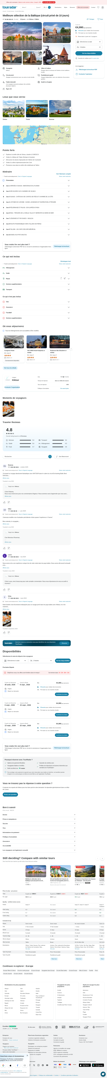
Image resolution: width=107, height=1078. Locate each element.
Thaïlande (23, 998)
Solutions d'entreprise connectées (37, 1040)
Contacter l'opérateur (85, 74)
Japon (21, 991)
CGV (15, 1070)
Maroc (6, 1005)
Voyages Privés (87, 1017)
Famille (91, 970)
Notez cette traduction (65, 176)
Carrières (10, 1040)
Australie (7, 993)
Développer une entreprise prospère (37, 1046)
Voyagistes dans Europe (48, 970)
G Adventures (61, 995)
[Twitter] (34, 1065)
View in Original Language (25, 176)
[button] (53, 687)
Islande (38, 988)
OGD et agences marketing (61, 1052)
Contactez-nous (83, 1038)
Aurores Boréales (87, 997)
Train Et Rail (86, 1009)
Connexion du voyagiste (34, 1054)
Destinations (58, 7)
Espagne (38, 1005)
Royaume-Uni (24, 1008)
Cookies (56, 1075)
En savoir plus (65, 388)
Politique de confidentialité (46, 1075)
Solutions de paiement (34, 1048)
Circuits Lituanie (7, 973)
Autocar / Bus (86, 1007)
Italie (37, 993)
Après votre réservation (9, 1052)
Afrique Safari (86, 1002)
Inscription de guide (59, 1040)
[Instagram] (38, 1065)
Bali (6, 1010)
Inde (21, 988)
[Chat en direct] (103, 1074)
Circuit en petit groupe (23, 970)
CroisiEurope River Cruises (64, 1004)
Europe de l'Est (24, 1005)
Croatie (22, 1003)
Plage (84, 1012)
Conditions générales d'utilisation (69, 1075)
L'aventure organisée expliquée (36, 1038)
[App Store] (85, 1065)
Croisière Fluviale (87, 1000)
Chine (6, 1012)
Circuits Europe (73, 970)
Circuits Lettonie (18, 973)
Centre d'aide (82, 1040)
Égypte (6, 1003)
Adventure (85, 990)
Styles (65, 7)
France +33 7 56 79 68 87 (86, 1042)
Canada (38, 1009)
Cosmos (59, 992)
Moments (72, 7)
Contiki (59, 990)
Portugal (38, 1000)
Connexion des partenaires (61, 1056)
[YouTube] (47, 1065)
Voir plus (27, 948)
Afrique (6, 988)
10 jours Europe (35, 970)
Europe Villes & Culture (9, 970)
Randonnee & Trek (88, 995)
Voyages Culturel (87, 1004)
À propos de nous (7, 1038)
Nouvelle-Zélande (25, 993)
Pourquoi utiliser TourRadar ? (10, 1050)
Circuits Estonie (28, 973)
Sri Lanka (22, 996)
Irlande (37, 991)
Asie (6, 991)
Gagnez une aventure (11, 1047)
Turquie (38, 1007)
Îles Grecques (24, 1012)
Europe (7, 996)
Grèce (21, 1010)
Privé (96, 970)
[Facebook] (29, 1065)
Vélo (84, 992)
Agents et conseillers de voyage (62, 1048)
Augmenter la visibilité (34, 1050)
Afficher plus (6, 478)
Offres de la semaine (83, 7)
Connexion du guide (59, 1042)
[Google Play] (98, 1065)
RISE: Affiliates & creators (60, 1050)
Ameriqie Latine (9, 998)
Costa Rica (39, 1012)
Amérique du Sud (9, 1000)
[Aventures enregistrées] (98, 7)
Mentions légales (32, 1075)
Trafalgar (59, 1002)
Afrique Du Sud (9, 1008)
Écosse (38, 1002)
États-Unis (38, 1014)
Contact (93, 7)
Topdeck (59, 1000)
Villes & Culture (83, 970)
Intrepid (59, 997)
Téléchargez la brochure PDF (88, 69)
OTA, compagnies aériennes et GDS (63, 1054)
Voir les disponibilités (63, 661)
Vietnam (22, 1000)
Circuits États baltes (62, 970)
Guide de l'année (58, 1038)
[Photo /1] (7, 619)
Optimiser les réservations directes (37, 1052)
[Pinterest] (42, 1065)
